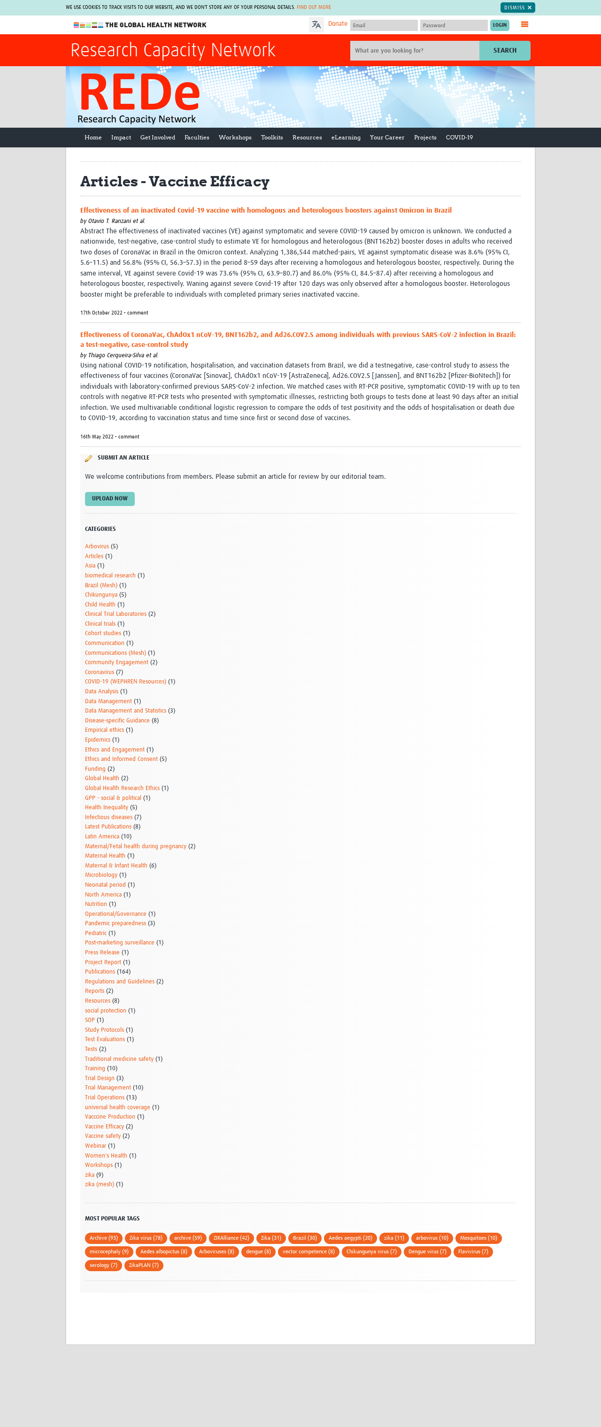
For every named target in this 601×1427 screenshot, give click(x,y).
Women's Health (106, 1156)
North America (103, 895)
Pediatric (96, 933)
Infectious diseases (108, 817)
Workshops (235, 137)
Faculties (197, 137)
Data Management (108, 701)
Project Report (103, 962)
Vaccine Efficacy (104, 1127)
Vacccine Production (110, 1117)
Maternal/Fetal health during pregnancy (135, 847)
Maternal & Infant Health (116, 866)
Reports (94, 991)
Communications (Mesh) (115, 653)
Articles (94, 556)
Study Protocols (104, 1030)
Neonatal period (105, 885)
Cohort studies (103, 633)
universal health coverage (117, 1108)
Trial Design (100, 1078)
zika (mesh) (99, 1184)
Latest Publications (108, 827)
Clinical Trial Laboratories (115, 614)
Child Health (100, 605)
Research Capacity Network (173, 51)
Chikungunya (101, 595)
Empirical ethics (104, 730)
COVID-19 (459, 137)
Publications (100, 972)
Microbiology (101, 875)
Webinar (95, 1146)
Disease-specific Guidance (117, 721)
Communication (104, 643)
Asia (90, 566)
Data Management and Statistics (125, 711)
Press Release (102, 953)
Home (93, 137)
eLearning (346, 137)
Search (504, 50)
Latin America (102, 837)
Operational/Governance (115, 914)
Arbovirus (97, 547)
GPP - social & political (113, 798)
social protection (105, 1011)
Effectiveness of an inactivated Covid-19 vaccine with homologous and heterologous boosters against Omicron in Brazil (266, 210)
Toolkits (272, 137)
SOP (90, 1020)
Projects (425, 137)
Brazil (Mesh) (101, 586)
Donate (337, 24)
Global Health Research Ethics (122, 788)
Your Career (387, 137)
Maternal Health (105, 856)
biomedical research (110, 576)
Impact (121, 137)
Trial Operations (104, 1098)
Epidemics (97, 740)
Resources (307, 137)
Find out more (314, 7)
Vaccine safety (103, 1136)
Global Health (102, 778)
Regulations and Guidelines (119, 982)
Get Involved (157, 137)
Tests (91, 1049)
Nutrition (96, 904)
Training (95, 1069)
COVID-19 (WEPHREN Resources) (125, 682)
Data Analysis (101, 692)
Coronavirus (99, 672)
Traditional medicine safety (119, 1059)
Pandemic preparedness (115, 924)
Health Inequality (106, 808)
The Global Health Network (140, 25)
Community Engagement (116, 663)
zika (89, 1175)
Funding (95, 769)
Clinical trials (100, 624)
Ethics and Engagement (115, 750)
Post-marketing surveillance (119, 943)
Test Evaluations (105, 1039)
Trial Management (108, 1088)
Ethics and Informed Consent (121, 759)
